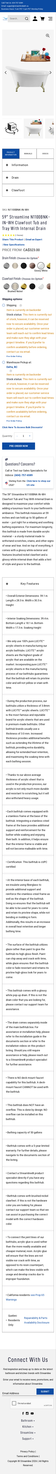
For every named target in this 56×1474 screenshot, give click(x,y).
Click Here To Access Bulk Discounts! (22, 427)
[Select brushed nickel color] (15, 266)
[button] (50, 72)
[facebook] (23, 1414)
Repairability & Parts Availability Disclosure (36, 1320)
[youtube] (32, 1414)
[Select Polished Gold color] (50, 266)
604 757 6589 (17, 3)
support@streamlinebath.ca (17, 6)
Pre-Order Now (18, 446)
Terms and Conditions (27, 1456)
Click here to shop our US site (39, 483)
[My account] (35, 18)
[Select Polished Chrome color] (6, 266)
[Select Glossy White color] (41, 266)
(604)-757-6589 (23, 475)
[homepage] (5, 18)
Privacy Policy (27, 1451)
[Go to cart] (42, 18)
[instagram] (27, 1414)
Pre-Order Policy (14, 356)
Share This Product (12, 239)
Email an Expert (34, 239)
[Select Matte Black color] (24, 266)
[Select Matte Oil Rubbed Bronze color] (32, 266)
